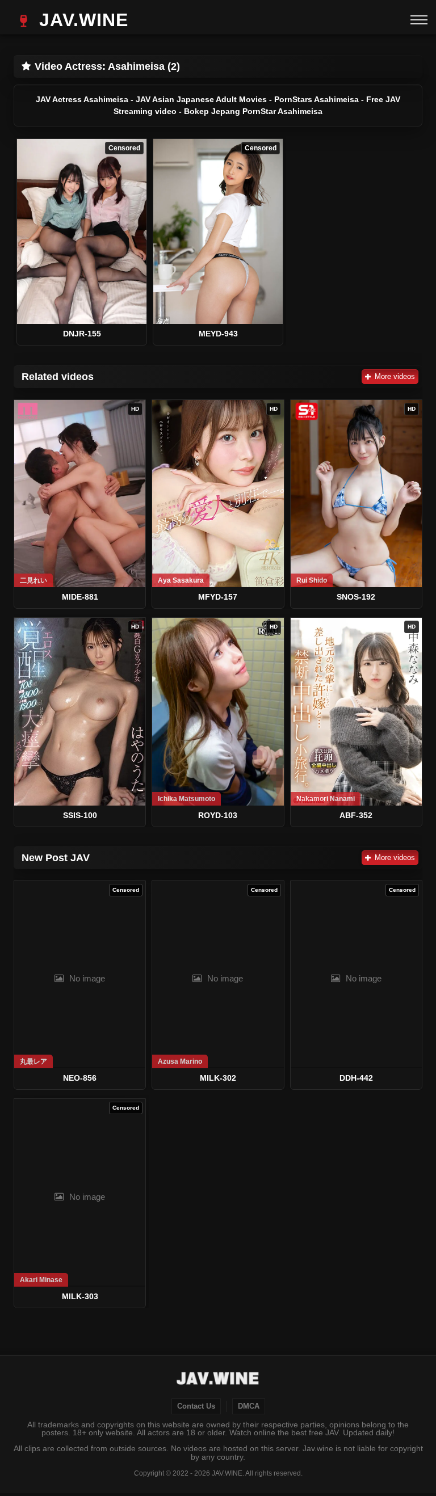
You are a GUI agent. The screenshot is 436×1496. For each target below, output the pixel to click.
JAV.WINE (80, 20)
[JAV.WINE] (218, 1379)
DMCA (248, 1406)
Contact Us (196, 1406)
